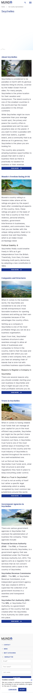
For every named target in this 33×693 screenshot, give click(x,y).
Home (3, 6)
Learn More (12, 689)
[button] (30, 2)
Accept (22, 689)
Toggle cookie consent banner (31, 680)
